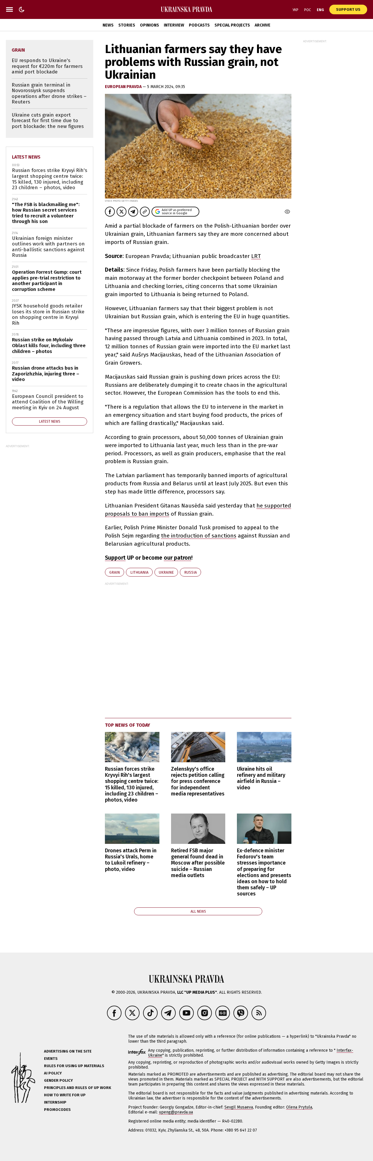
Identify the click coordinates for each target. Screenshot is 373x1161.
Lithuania (139, 572)
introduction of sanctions (203, 535)
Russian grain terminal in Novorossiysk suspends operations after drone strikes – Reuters (49, 93)
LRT (256, 256)
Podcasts (199, 25)
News (108, 25)
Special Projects (232, 25)
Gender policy (58, 1080)
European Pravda (123, 86)
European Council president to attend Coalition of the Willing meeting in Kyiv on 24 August (47, 402)
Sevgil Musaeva (238, 1107)
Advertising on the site (68, 1051)
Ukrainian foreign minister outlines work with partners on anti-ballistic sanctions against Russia (48, 247)
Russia (190, 572)
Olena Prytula (299, 1107)
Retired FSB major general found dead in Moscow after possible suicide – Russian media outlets (198, 863)
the (166, 535)
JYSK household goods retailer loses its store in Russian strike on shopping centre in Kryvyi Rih (48, 314)
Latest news (26, 157)
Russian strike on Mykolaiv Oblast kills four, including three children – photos (49, 345)
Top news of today (127, 725)
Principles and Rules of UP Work (77, 1088)
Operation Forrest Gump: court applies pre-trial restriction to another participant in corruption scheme (47, 280)
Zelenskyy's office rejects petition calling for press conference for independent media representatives (197, 781)
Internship (55, 1102)
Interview (174, 25)
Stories (126, 25)
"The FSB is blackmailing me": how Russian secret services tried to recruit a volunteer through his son (46, 213)
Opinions (149, 25)
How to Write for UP (65, 1095)
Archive (262, 25)
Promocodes (57, 1109)
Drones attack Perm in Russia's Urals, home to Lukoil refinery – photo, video (130, 860)
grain (114, 572)
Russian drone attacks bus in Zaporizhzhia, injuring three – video (45, 373)
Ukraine (166, 572)
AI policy (53, 1073)
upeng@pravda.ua (176, 1112)
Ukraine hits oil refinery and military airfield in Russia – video (261, 778)
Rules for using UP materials (74, 1066)
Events (51, 1058)
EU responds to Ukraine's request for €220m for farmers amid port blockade (47, 66)
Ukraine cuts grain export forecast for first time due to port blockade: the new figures (48, 120)
